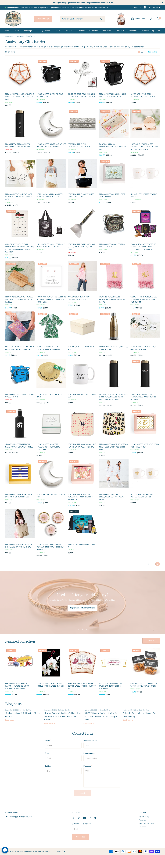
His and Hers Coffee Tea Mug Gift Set (143, 195)
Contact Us (133, 31)
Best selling (152, 52)
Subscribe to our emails (82, 824)
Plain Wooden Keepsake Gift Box (81, 348)
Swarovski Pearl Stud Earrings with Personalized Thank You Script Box (51, 299)
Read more (9, 720)
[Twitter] (95, 818)
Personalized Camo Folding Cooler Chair (112, 245)
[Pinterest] (79, 818)
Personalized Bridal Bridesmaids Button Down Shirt (111, 496)
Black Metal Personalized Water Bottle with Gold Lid (18, 145)
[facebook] (90, 818)
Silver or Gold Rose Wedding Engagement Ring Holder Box (81, 95)
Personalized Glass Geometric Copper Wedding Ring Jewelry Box (19, 96)
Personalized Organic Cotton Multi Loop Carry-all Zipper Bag (113, 446)
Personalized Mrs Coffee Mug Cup (82, 395)
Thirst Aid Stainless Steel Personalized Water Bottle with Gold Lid (143, 396)
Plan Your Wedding (146, 823)
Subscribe (80, 837)
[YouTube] (84, 818)
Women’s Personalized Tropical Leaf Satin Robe (48, 348)
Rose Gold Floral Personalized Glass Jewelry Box (112, 146)
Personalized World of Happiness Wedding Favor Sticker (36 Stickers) (17, 686)
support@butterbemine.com (20, 817)
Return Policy (144, 817)
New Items (106, 31)
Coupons (142, 826)
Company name (90, 740)
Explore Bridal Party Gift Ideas (82, 608)
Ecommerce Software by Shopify (37, 851)
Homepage (9, 36)
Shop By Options (43, 31)
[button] (4, 7)
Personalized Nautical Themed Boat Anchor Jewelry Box (19, 495)
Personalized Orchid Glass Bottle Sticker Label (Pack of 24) (50, 686)
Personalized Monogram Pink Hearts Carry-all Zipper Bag (82, 445)
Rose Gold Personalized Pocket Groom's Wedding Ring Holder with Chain (144, 146)
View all (151, 641)
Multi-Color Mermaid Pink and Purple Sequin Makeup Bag (19, 348)
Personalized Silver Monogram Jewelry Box (79, 145)
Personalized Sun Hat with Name (49, 395)
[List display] (142, 51)
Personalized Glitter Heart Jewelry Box (112, 195)
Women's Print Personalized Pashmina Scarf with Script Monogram (143, 299)
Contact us (137, 7)
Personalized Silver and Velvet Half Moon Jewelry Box (51, 145)
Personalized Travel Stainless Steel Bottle (113, 348)
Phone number (89, 753)
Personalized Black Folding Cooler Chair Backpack (112, 95)
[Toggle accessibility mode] (145, 7)
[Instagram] (73, 818)
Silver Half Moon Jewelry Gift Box (50, 495)
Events (16, 31)
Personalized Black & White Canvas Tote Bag (81, 195)
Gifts (7, 31)
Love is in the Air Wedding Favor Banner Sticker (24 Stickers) (111, 686)
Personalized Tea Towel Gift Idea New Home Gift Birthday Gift (18, 196)
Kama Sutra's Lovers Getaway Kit (81, 545)
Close (162, 2)
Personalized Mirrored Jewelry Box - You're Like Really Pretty (48, 446)
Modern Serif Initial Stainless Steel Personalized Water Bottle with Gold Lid (113, 396)
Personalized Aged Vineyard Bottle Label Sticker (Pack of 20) (82, 686)
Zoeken (101, 19)
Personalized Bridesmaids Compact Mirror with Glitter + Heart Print (51, 547)
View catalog (42, 19)
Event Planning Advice (151, 31)
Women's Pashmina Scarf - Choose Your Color (80, 298)
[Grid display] (139, 51)
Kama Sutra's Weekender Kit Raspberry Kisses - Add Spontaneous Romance (143, 246)
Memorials (120, 31)
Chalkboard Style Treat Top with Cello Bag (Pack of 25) (143, 684)
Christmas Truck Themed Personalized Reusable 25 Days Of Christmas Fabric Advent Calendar (19, 248)
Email (48, 753)
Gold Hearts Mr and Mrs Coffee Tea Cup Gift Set (141, 495)
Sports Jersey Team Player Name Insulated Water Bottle (19, 445)
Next (107, 7)
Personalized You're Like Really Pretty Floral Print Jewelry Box (80, 496)
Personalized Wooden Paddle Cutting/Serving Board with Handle (19, 299)
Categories (69, 31)
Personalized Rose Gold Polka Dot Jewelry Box (144, 445)
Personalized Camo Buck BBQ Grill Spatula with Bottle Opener (81, 246)
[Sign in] (152, 19)
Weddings (28, 31)
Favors (57, 31)
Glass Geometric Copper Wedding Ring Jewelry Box (142, 95)
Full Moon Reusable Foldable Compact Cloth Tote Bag (50, 245)
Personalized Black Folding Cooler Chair (49, 95)
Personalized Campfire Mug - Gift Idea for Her (144, 348)
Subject (48, 766)
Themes (81, 31)
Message (87, 766)
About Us (142, 820)
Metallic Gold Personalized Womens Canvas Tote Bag (49, 195)
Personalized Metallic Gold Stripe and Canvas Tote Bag (18, 545)
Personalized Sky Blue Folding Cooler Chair (19, 395)
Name (48, 740)
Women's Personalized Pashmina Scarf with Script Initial (112, 299)
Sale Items (93, 31)
